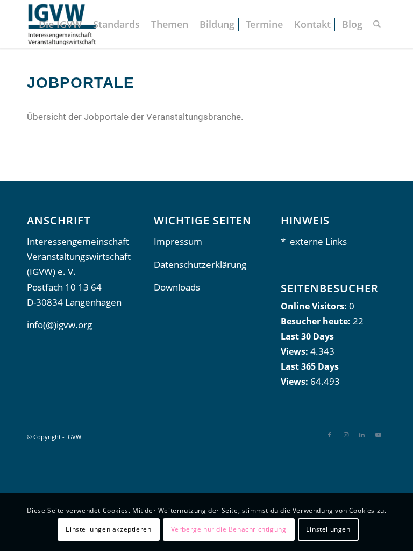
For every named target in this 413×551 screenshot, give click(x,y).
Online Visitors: (315, 306)
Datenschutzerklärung (200, 264)
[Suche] (377, 24)
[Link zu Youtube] (378, 435)
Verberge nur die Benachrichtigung (229, 529)
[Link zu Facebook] (330, 435)
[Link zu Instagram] (346, 435)
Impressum (178, 241)
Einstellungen (328, 529)
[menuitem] (60, 24)
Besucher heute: (317, 321)
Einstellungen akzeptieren (108, 529)
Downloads (177, 287)
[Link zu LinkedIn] (362, 435)
